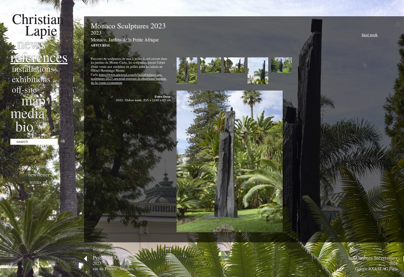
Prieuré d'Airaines (112, 257)
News (31, 43)
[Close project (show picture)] (398, 25)
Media (27, 112)
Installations (33, 68)
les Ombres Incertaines (372, 257)
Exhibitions (31, 79)
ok (63, 140)
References (39, 56)
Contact (39, 165)
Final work (370, 34)
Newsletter (39, 174)
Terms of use (43, 181)
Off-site (24, 89)
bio (24, 125)
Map (33, 99)
